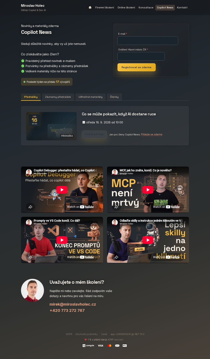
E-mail (121, 33)
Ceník (104, 334)
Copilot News (165, 7)
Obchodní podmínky (86, 334)
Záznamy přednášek (58, 97)
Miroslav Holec (32, 5)
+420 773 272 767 (67, 310)
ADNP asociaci (115, 339)
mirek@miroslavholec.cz (73, 304)
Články (114, 97)
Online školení (126, 7)
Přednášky (31, 97)
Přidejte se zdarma (151, 134)
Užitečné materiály (91, 97)
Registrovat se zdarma (136, 67)
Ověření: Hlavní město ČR (132, 49)
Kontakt (182, 7)
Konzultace (146, 7)
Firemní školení (104, 7)
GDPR (69, 334)
